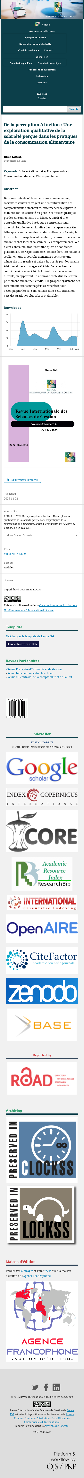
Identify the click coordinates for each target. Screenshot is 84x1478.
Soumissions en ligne (49, 63)
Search (73, 109)
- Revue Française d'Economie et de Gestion (34, 669)
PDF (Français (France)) (23, 480)
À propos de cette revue (42, 31)
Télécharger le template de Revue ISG (30, 636)
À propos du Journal (35, 37)
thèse (48, 1271)
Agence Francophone (37, 1276)
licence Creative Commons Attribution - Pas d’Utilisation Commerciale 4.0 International (44, 1418)
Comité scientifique (28, 50)
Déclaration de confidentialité (35, 44)
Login (42, 98)
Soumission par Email (21, 63)
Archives (42, 82)
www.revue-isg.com (57, 1426)
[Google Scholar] (42, 783)
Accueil (46, 24)
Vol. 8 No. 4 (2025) (16, 554)
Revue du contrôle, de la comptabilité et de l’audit (39, 677)
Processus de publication (42, 69)
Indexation (42, 76)
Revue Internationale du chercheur (30, 673)
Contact (48, 50)
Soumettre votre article (22, 644)
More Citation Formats (19, 535)
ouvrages (27, 1271)
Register (42, 93)
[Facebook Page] (46, 1390)
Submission (42, 56)
